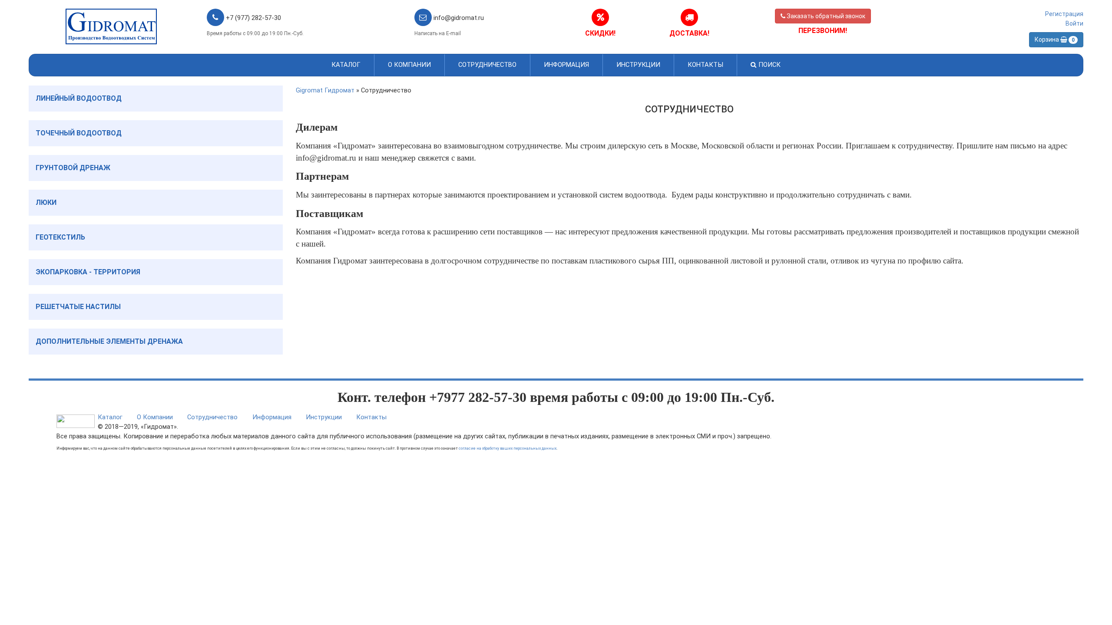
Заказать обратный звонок (825, 16)
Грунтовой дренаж (73, 168)
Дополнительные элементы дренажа (109, 341)
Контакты (705, 65)
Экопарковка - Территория (88, 272)
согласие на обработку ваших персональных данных (507, 448)
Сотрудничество (487, 65)
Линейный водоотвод (79, 98)
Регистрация (1064, 13)
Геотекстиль (60, 237)
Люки (46, 202)
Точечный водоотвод (79, 133)
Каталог (346, 65)
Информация (566, 65)
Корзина (1055, 39)
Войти (1074, 23)
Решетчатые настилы (78, 307)
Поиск (769, 65)
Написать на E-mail (437, 33)
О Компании (409, 65)
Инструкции (638, 65)
